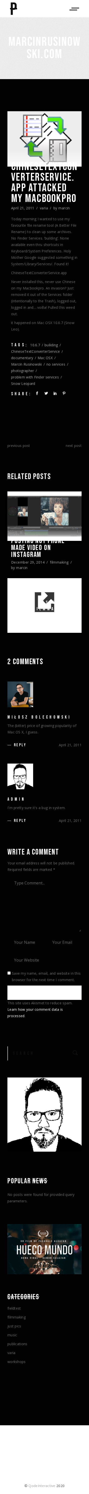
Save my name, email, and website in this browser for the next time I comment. (46, 976)
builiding (51, 345)
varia (44, 208)
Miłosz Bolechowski (39, 717)
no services (55, 364)
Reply (20, 745)
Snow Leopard (23, 383)
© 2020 (44, 1485)
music (12, 1335)
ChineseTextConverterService (35, 351)
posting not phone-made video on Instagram (39, 547)
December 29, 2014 (27, 562)
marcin (64, 208)
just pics (14, 1326)
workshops (16, 1361)
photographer (22, 370)
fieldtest (14, 1308)
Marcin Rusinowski (26, 364)
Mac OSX (45, 357)
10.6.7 (35, 345)
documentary (22, 357)
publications (17, 1343)
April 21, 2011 (22, 208)
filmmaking (59, 562)
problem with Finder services (35, 377)
